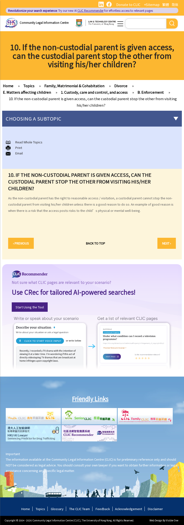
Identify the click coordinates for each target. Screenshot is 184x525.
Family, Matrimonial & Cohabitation (74, 85)
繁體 (165, 4)
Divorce (120, 85)
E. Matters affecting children (27, 92)
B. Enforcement (151, 92)
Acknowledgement (128, 509)
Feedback (103, 509)
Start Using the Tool (30, 307)
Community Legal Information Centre (44, 22)
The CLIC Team (79, 509)
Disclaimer (155, 509)
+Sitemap (152, 4)
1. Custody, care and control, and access (94, 92)
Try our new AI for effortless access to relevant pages (80, 10)
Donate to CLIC (128, 4)
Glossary (57, 509)
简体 (175, 4)
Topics (28, 85)
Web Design (156, 520)
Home (8, 85)
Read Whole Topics (28, 142)
